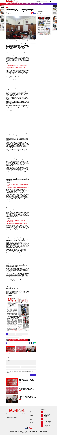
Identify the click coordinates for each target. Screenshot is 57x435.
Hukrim (31, 411)
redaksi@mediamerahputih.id (42, 13)
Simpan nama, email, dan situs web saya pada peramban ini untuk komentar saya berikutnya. (20, 372)
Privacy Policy (17, 431)
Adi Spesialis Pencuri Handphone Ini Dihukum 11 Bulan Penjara (16, 65)
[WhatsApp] (35, 343)
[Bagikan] (35, 13)
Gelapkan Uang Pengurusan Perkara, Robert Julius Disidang (17, 125)
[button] (46, 1)
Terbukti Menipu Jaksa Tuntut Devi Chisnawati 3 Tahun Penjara (18, 187)
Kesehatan (31, 422)
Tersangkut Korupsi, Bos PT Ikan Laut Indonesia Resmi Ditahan (18, 223)
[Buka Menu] (50, 1)
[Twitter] (31, 343)
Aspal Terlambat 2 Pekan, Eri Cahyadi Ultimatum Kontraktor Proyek (47, 418)
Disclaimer (37, 431)
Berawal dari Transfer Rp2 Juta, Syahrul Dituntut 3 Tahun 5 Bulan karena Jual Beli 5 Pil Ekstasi (30, 354)
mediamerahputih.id (10, 43)
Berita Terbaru (32, 409)
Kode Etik (21, 431)
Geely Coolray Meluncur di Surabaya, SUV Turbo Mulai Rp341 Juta (47, 415)
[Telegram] (33, 343)
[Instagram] (29, 428)
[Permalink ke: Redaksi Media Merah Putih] (7, 13)
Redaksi (33, 431)
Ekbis (30, 418)
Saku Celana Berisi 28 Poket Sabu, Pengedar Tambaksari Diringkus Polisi (20, 354)
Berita (31, 419)
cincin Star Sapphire (21, 44)
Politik (31, 423)
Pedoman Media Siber (27, 431)
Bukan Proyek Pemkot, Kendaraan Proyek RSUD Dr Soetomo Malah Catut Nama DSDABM (47, 422)
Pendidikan (31, 415)
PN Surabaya (20, 335)
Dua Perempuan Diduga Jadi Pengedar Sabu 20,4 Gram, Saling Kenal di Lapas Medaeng (10, 354)
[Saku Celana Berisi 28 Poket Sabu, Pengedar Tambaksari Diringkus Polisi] (21, 349)
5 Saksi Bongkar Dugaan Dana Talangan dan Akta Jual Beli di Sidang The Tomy (47, 425)
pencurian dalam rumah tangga (11, 335)
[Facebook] (30, 343)
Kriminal (7, 7)
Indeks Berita (12, 431)
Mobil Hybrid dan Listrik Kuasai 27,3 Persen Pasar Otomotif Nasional (47, 412)
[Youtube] (31, 428)
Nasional (31, 416)
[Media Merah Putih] (12, 1)
